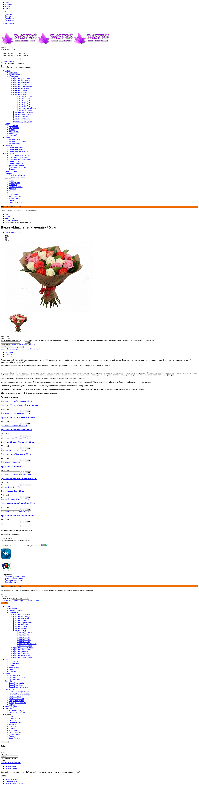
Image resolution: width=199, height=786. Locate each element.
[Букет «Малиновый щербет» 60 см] (15, 499)
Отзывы (8, 9)
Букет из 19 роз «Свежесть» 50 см (18, 417)
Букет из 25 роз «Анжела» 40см (16, 430)
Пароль (4, 754)
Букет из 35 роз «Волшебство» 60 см (19, 405)
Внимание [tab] (9, 354)
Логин (3, 750)
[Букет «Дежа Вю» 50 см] (11, 487)
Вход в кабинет (15, 732)
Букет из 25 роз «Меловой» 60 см (17, 442)
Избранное (9, 5)
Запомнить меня (9, 759)
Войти (7, 7)
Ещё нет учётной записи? (11, 763)
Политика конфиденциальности (17, 576)
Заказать (4, 602)
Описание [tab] (9, 353)
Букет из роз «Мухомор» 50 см (16, 454)
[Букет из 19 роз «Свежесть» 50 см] (15, 413)
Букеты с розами (11, 220)
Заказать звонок (11, 779)
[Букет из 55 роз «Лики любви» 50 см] (16, 475)
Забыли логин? (11, 766)
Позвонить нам (11, 781)
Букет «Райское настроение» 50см (18, 515)
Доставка (8, 12)
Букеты (7, 216)
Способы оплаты (11, 582)
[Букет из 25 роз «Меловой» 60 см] (15, 438)
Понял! (4, 775)
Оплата (8, 16)
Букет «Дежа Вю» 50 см (12, 491)
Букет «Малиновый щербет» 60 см (18, 503)
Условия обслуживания (14, 578)
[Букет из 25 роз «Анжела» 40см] (14, 426)
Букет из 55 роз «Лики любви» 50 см (19, 479)
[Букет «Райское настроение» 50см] (15, 511)
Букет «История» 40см (12, 466)
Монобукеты (9, 218)
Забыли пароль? (11, 768)
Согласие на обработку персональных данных (19, 601)
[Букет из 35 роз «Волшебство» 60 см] (16, 401)
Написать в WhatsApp (14, 783)
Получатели (9, 20)
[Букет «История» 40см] (10, 462)
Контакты (8, 14)
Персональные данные (14, 580)
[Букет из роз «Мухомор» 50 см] (13, 450)
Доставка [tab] (8, 356)
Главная (8, 3)
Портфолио (9, 18)
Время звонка (6, 598)
